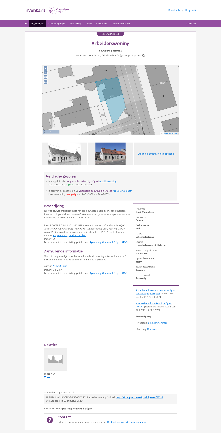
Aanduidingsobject (56, 23)
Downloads (174, 10)
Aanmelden (191, 23)
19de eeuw (152, 329)
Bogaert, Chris (60, 235)
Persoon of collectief (121, 23)
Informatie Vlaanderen (170, 133)
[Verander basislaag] (45, 82)
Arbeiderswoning (108, 181)
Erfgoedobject (37, 23)
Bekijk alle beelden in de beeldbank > (157, 153)
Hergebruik (190, 10)
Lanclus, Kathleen (77, 235)
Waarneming (75, 23)
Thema (89, 23)
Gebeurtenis (101, 23)
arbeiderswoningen (157, 322)
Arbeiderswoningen (122, 190)
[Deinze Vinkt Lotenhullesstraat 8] (110, 154)
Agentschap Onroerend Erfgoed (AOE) (108, 242)
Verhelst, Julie (60, 265)
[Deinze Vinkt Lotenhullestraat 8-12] (64, 154)
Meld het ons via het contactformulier (126, 422)
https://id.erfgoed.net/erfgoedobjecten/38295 (139, 397)
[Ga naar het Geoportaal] (45, 77)
